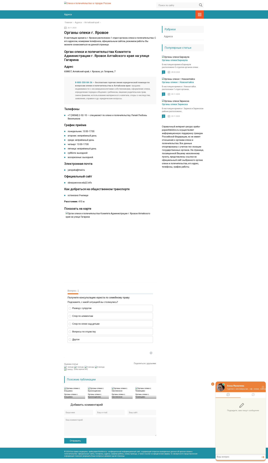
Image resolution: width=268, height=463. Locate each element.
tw (201, 461)
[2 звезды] (79, 367)
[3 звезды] (90, 367)
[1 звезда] (69, 367)
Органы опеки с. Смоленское (118, 395)
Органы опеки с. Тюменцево (142, 395)
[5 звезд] (68, 369)
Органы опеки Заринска (175, 104)
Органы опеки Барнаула (175, 60)
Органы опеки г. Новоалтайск (178, 82)
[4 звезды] (100, 367)
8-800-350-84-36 (83, 82)
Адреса (68, 14)
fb (195, 461)
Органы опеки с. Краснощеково (95, 395)
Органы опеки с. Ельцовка (71, 395)
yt (189, 461)
